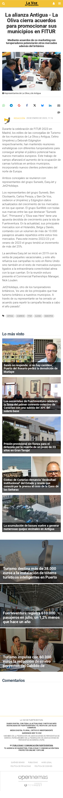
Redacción (19, 118)
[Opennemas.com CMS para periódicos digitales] (33, 781)
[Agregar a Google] (19, 105)
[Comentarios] (58, 112)
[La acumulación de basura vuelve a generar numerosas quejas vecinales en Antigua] (31, 511)
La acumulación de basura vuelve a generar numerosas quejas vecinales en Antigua (31, 527)
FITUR (30, 316)
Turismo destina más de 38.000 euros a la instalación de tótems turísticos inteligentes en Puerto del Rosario (30, 575)
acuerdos (20, 316)
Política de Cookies (43, 766)
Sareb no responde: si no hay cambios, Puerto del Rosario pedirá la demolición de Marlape (31, 368)
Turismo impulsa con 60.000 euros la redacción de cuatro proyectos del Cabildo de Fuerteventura (27, 663)
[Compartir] (3, 105)
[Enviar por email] (58, 105)
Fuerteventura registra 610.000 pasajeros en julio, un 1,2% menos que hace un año (31, 617)
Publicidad (33, 762)
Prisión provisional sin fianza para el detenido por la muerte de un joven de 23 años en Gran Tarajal (30, 447)
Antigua (10, 316)
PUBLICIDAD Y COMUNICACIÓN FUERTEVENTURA (33, 745)
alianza (38, 316)
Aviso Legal (46, 762)
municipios (49, 316)
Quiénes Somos (17, 762)
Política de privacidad (21, 766)
